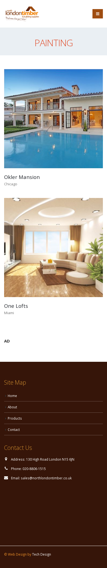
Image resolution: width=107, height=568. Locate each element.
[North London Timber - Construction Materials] (22, 14)
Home (12, 395)
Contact (14, 429)
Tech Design (41, 554)
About (12, 407)
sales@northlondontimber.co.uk (46, 478)
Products (15, 418)
